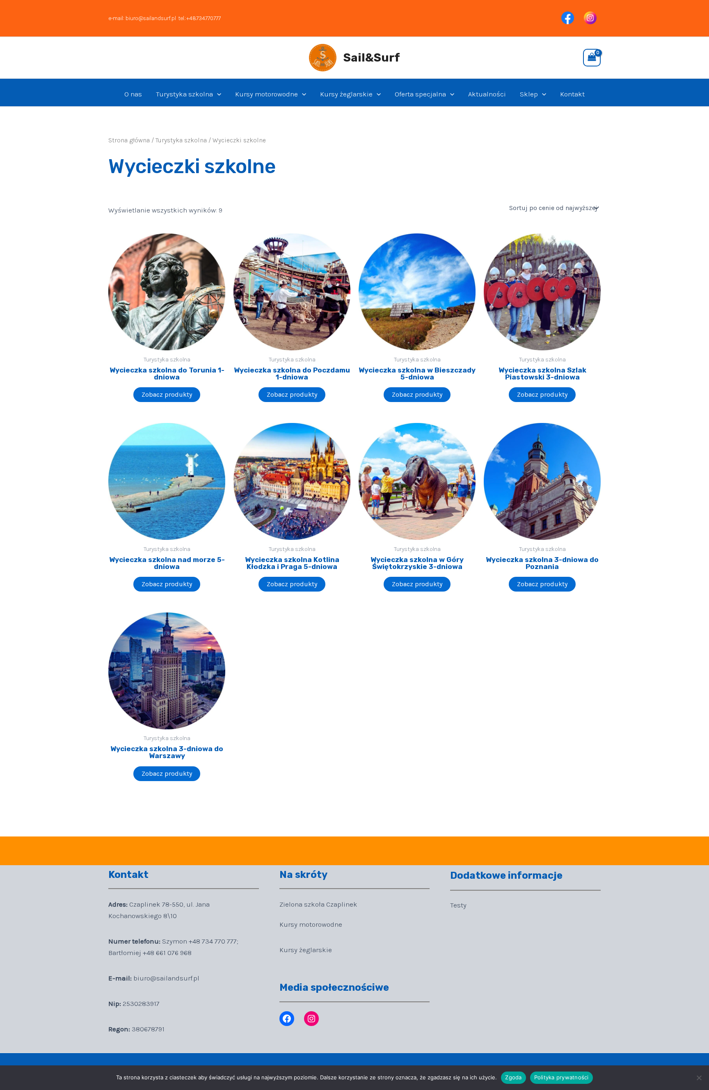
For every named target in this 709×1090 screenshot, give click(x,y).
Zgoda (513, 1077)
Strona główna (129, 140)
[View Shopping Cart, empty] (592, 57)
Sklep (529, 94)
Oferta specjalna (420, 94)
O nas (133, 94)
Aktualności (487, 94)
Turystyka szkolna (184, 94)
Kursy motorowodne (266, 94)
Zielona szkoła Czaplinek (318, 904)
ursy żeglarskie (308, 950)
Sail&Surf (371, 57)
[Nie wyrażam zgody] (699, 1078)
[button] (217, 94)
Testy (458, 905)
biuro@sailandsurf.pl (151, 18)
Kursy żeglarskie (346, 94)
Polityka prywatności (561, 1077)
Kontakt (572, 94)
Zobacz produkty (167, 394)
